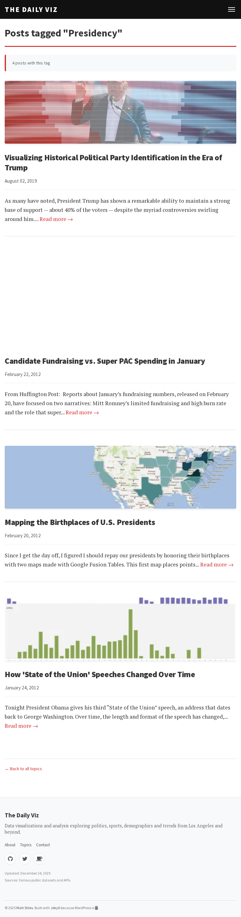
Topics (25, 845)
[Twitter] (24, 859)
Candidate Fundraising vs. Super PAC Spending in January (105, 361)
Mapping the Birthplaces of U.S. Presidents (80, 522)
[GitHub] (10, 859)
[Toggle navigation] (231, 9)
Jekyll (55, 907)
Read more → (56, 219)
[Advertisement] (120, 296)
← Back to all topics (23, 768)
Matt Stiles (24, 907)
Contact (43, 845)
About (10, 845)
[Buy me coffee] (39, 859)
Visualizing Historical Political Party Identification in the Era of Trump (113, 162)
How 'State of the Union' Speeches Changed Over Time (100, 674)
